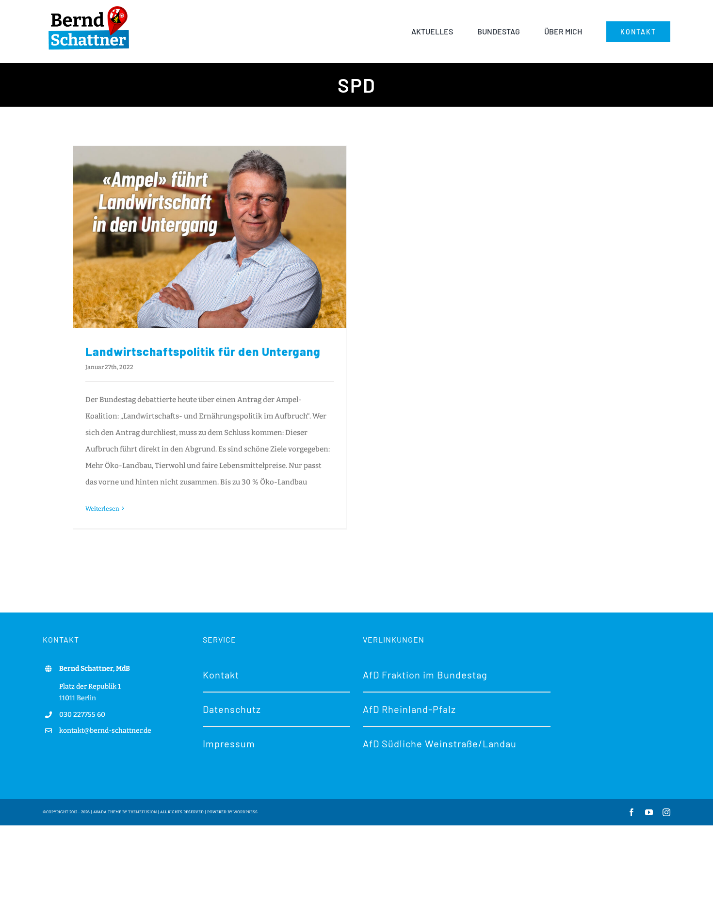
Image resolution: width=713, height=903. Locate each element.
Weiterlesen (102, 508)
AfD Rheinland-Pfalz (409, 709)
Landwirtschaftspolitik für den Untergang (203, 351)
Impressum (229, 743)
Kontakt (221, 674)
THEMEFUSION (142, 812)
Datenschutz (232, 709)
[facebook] (631, 812)
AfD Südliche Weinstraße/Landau (440, 743)
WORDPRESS (245, 812)
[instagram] (666, 812)
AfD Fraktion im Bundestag (425, 674)
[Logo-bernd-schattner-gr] (89, 6)
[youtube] (649, 812)
